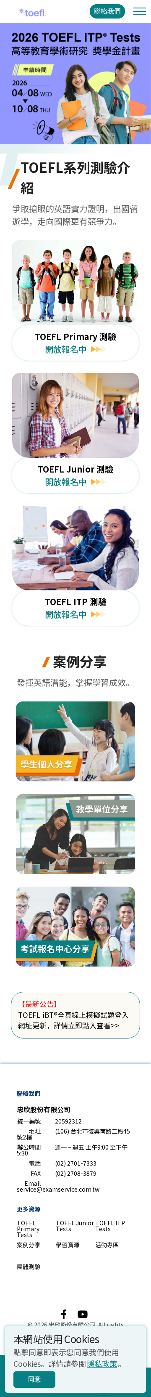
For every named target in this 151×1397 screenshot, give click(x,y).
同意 (34, 1379)
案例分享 (28, 1244)
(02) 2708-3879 (75, 1173)
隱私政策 (102, 1363)
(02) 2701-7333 (75, 1163)
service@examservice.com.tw (58, 1189)
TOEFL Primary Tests (28, 1229)
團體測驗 (28, 1266)
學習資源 (67, 1244)
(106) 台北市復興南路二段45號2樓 (73, 1134)
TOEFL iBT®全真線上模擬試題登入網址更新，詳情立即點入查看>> (73, 1020)
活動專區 (107, 1244)
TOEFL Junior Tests (75, 1226)
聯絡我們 (107, 11)
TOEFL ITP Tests (110, 1226)
